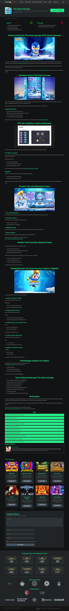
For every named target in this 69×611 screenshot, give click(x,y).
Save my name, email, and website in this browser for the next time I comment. (22, 541)
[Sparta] (12, 494)
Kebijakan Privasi (50, 608)
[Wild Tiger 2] (12, 471)
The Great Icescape (22, 63)
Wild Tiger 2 (12, 473)
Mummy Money (42, 473)
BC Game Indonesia (8, 18)
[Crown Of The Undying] (27, 494)
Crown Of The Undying (27, 497)
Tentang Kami (44, 608)
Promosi (45, 1)
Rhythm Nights (57, 497)
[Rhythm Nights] (57, 494)
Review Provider (28, 1)
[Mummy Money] (42, 471)
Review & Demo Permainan (37, 1)
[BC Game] (10, 1)
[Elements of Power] (27, 471)
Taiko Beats (42, 497)
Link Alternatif (55, 1)
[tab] (34, 415)
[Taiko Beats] (42, 494)
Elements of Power (27, 473)
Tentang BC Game (38, 608)
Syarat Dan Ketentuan (57, 608)
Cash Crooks (57, 473)
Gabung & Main (56, 10)
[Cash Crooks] (57, 471)
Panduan (49, 1)
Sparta (11, 497)
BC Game (21, 1)
